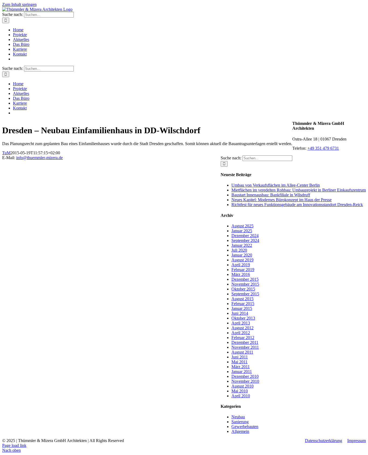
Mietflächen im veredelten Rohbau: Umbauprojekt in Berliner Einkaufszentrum (298, 190)
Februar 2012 (242, 337)
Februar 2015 (242, 303)
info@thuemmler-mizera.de (39, 157)
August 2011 (242, 352)
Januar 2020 (241, 255)
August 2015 (242, 298)
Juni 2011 (239, 357)
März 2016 (240, 274)
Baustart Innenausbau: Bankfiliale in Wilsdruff (270, 195)
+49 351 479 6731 (323, 148)
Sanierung (240, 421)
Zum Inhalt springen (19, 4)
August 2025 (242, 226)
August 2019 (242, 260)
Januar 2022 (241, 245)
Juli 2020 (239, 250)
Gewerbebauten (244, 426)
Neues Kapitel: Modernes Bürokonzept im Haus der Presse (281, 199)
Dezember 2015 (245, 279)
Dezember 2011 (244, 342)
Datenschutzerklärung (323, 440)
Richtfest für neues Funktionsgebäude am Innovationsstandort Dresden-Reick (297, 204)
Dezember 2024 (245, 235)
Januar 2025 (241, 230)
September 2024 (245, 240)
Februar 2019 (242, 269)
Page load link (14, 445)
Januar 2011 (241, 371)
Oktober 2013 (243, 318)
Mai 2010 (239, 391)
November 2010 (245, 381)
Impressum (356, 440)
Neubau (238, 417)
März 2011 (240, 366)
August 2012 (242, 328)
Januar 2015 (241, 308)
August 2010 (242, 386)
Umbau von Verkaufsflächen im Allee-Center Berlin (275, 185)
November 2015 (245, 284)
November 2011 (245, 347)
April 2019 (240, 264)
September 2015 (245, 294)
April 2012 (240, 332)
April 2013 (240, 323)
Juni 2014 (239, 313)
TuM (6, 152)
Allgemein (240, 431)
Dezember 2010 (245, 376)
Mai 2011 (239, 362)
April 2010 (240, 396)
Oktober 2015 (243, 289)
